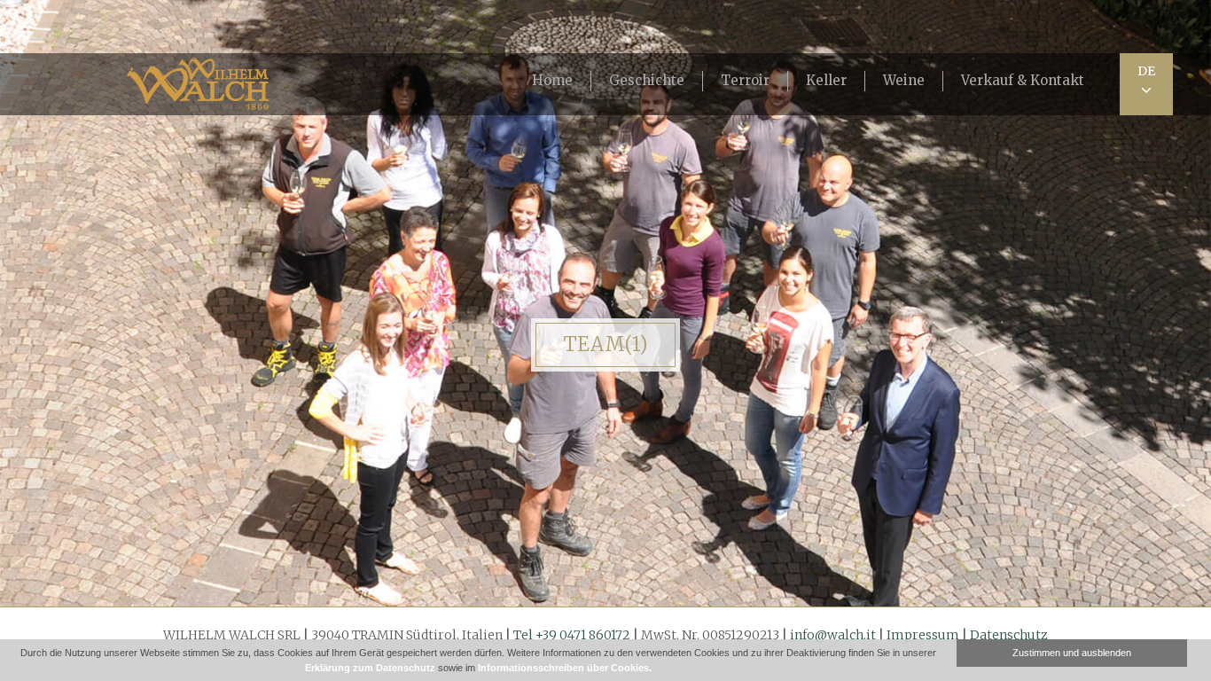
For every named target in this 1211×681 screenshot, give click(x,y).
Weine (904, 80)
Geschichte (646, 80)
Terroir (745, 80)
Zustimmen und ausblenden (1071, 652)
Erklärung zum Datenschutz (370, 667)
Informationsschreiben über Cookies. (565, 667)
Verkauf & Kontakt (1022, 80)
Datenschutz (1009, 635)
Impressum (923, 635)
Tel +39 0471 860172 (571, 635)
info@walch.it (833, 635)
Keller (826, 80)
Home (552, 80)
